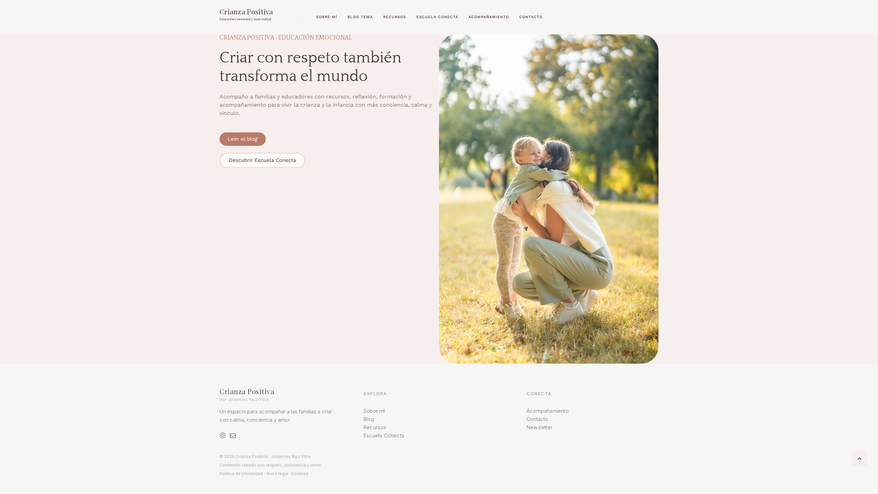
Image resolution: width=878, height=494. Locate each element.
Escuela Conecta (384, 435)
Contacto (537, 419)
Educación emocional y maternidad (245, 18)
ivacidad (255, 473)
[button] (860, 459)
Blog (369, 419)
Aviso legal (277, 473)
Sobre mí (374, 411)
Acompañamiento (547, 411)
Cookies (299, 473)
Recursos (375, 427)
